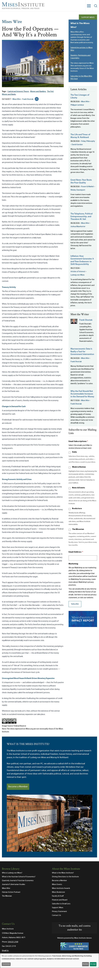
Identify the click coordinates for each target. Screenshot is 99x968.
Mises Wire (12, 22)
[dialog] (49, 960)
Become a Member (18, 786)
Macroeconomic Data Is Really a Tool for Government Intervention (82, 352)
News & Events (78, 488)
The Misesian (78, 529)
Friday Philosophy (88, 141)
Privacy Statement (59, 911)
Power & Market (87, 187)
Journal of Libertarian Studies (13, 884)
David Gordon (77, 145)
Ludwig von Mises (78, 275)
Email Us (5, 951)
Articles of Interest (78, 272)
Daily (74, 452)
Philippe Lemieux (77, 105)
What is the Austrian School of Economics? (18, 877)
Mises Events (57, 884)
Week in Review (79, 467)
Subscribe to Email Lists (61, 904)
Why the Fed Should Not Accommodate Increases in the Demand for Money (82, 394)
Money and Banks (9, 94)
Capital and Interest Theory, (18, 91)
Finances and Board (59, 900)
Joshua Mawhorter (78, 227)
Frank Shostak (27, 99)
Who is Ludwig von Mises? (12, 873)
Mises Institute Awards (61, 888)
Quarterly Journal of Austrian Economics (18, 881)
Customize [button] (6, 964)
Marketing (73, 564)
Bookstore (77, 509)
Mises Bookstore (58, 892)
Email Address (76, 552)
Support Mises (88, 17)
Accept (93, 964)
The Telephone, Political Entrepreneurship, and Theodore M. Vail (82, 216)
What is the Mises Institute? (63, 873)
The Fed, (50, 91)
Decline (85, 964)
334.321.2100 (13, 942)
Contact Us (56, 915)
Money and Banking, (38, 91)
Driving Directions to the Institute (65, 877)
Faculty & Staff (58, 896)
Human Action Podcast (11, 892)
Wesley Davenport (78, 190)
